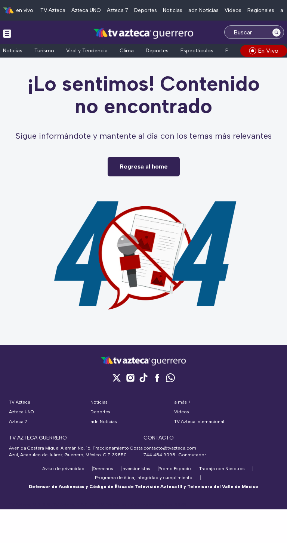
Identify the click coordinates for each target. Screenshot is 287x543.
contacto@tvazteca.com (170, 448)
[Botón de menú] (7, 33)
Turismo (44, 50)
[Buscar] (276, 32)
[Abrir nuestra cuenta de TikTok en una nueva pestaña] (143, 377)
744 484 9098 (160, 454)
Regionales (260, 10)
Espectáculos (196, 50)
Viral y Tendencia (87, 50)
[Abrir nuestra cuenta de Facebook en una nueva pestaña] (156, 377)
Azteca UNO (86, 10)
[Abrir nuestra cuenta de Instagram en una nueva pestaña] (130, 377)
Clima (127, 50)
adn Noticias (203, 10)
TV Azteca (52, 10)
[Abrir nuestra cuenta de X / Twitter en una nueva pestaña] (116, 377)
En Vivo (268, 50)
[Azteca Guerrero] (143, 33)
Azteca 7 (117, 10)
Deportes (145, 10)
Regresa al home (144, 166)
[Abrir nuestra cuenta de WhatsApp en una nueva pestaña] (170, 377)
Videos (233, 10)
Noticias (172, 10)
